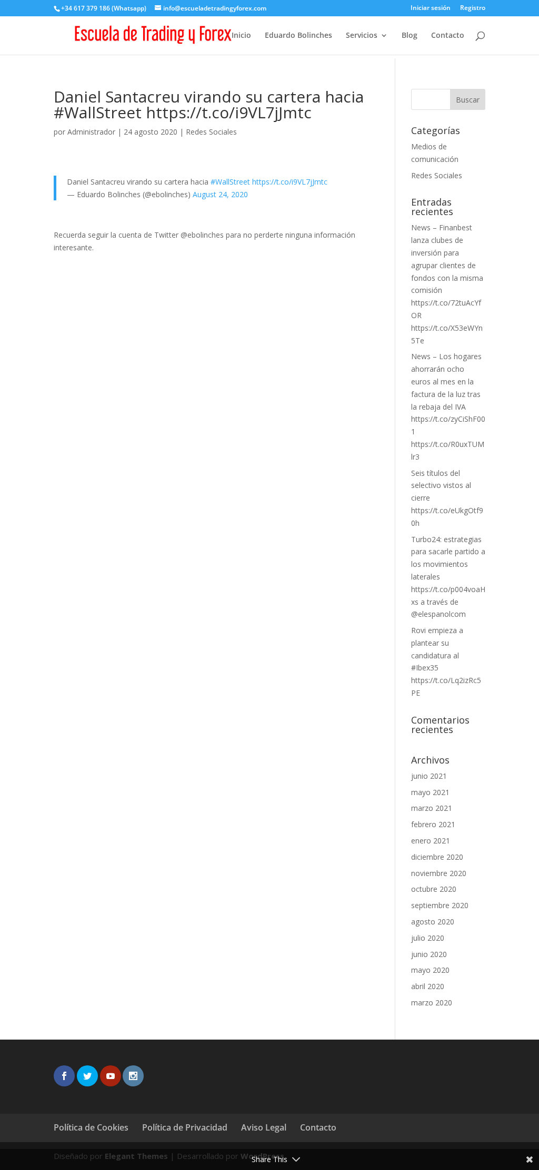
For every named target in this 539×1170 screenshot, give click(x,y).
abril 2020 (427, 986)
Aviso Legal (263, 1127)
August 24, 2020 (220, 194)
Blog (409, 36)
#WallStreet (230, 182)
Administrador (91, 132)
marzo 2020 (431, 1003)
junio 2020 (429, 954)
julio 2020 (427, 938)
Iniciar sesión (431, 8)
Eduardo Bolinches (298, 36)
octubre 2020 (433, 889)
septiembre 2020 (439, 905)
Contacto (447, 36)
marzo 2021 (431, 808)
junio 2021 (429, 776)
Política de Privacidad (184, 1127)
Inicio (241, 36)
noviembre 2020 (438, 873)
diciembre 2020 (437, 857)
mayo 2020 (430, 970)
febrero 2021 (433, 824)
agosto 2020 (432, 922)
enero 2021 (430, 841)
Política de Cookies (91, 1127)
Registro (472, 8)
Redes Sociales (211, 132)
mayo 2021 (430, 792)
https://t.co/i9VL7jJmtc (289, 182)
